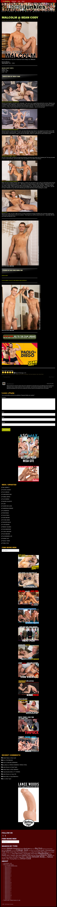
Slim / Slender (27, 857)
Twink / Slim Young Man (9, 859)
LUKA (4, 503)
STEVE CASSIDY (7, 489)
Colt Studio (30, 850)
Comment (4, 397)
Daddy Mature (24, 852)
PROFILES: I (8, 877)
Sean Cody (16, 20)
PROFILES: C (8, 869)
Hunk (37, 374)
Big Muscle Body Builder (48, 848)
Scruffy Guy (17, 857)
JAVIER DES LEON (7, 506)
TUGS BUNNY (6, 524)
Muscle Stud (46, 855)
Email (3, 417)
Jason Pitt (14, 774)
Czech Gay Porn (14, 852)
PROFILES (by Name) (8, 864)
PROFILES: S (8, 890)
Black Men (4, 850)
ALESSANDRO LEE (7, 536)
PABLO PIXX (6, 543)
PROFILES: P (8, 886)
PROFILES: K (8, 880)
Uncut (18, 858)
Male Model (19, 855)
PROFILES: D (8, 871)
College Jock (18, 374)
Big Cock (32, 848)
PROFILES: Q (8, 887)
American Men (11, 20)
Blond (9, 850)
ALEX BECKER (6, 533)
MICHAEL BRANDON (12, 762)
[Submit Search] (3, 550)
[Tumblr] (5, 836)
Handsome (34, 374)
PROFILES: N (8, 883)
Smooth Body (41, 374)
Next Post (51, 377)
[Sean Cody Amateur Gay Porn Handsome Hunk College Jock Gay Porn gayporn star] (19, 337)
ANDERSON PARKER (8, 508)
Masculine (33, 855)
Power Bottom (9, 857)
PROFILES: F (8, 873)
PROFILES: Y (8, 897)
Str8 (46, 857)
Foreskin (29, 852)
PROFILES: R (8, 888)
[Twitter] (3, 836)
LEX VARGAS (6, 492)
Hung (50, 853)
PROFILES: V (8, 894)
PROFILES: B (8, 868)
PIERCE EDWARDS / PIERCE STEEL (18, 764)
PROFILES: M (8, 882)
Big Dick (13, 374)
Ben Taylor (8, 778)
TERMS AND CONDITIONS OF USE (11, 900)
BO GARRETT (6, 487)
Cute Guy (30, 374)
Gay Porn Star (42, 852)
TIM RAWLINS (9, 760)
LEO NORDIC (6, 499)
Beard (22, 848)
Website (3, 422)
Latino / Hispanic (10, 855)
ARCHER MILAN (7, 522)
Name (3, 412)
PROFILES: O (8, 885)
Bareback (10, 374)
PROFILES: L (8, 881)
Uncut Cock (25, 858)
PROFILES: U (8, 892)
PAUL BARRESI (14, 769)
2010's (7, 20)
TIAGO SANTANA (7, 531)
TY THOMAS (17, 771)
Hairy (36, 853)
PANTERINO (6, 513)
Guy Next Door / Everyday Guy (23, 853)
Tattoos (50, 857)
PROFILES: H (8, 876)
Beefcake (27, 848)
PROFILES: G (8, 874)
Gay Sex (49, 852)
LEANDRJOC (6, 510)
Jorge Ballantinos (14, 776)
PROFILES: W (8, 895)
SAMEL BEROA (6, 496)
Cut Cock (35, 850)
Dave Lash (13, 757)
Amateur (4, 374)
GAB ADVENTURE (7, 494)
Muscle (38, 855)
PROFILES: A (8, 867)
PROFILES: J (8, 878)
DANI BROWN (6, 517)
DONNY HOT (6, 538)
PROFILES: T (8, 891)
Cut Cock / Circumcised (24, 374)
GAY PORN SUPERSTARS (11, 866)
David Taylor (14, 767)
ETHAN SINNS (6, 520)
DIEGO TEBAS (6, 540)
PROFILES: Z (8, 899)
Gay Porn (34, 852)
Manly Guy (26, 855)
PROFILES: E (8, 872)
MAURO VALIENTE (7, 501)
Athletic (7, 374)
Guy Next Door (9, 853)
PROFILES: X (8, 896)
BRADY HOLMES (7, 526)
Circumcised (13, 850)
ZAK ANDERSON (7, 529)
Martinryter (10, 384)
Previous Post (6, 377)
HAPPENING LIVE (7, 863)
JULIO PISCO (6, 515)
